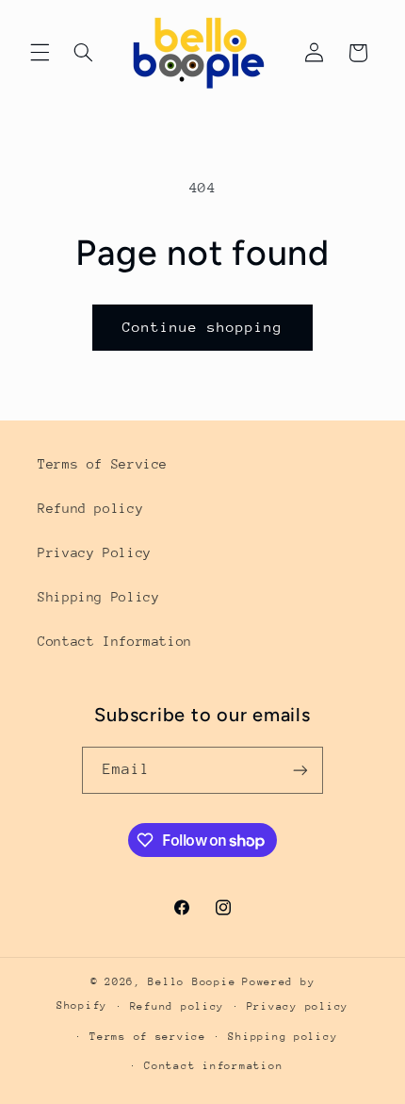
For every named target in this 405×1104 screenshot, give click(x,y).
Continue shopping (203, 327)
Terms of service (147, 1036)
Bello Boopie (191, 982)
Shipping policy (282, 1036)
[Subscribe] (300, 770)
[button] (39, 52)
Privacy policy (297, 1006)
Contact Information (115, 641)
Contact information (213, 1066)
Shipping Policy (98, 596)
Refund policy (90, 508)
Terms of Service (103, 463)
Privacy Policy (95, 552)
